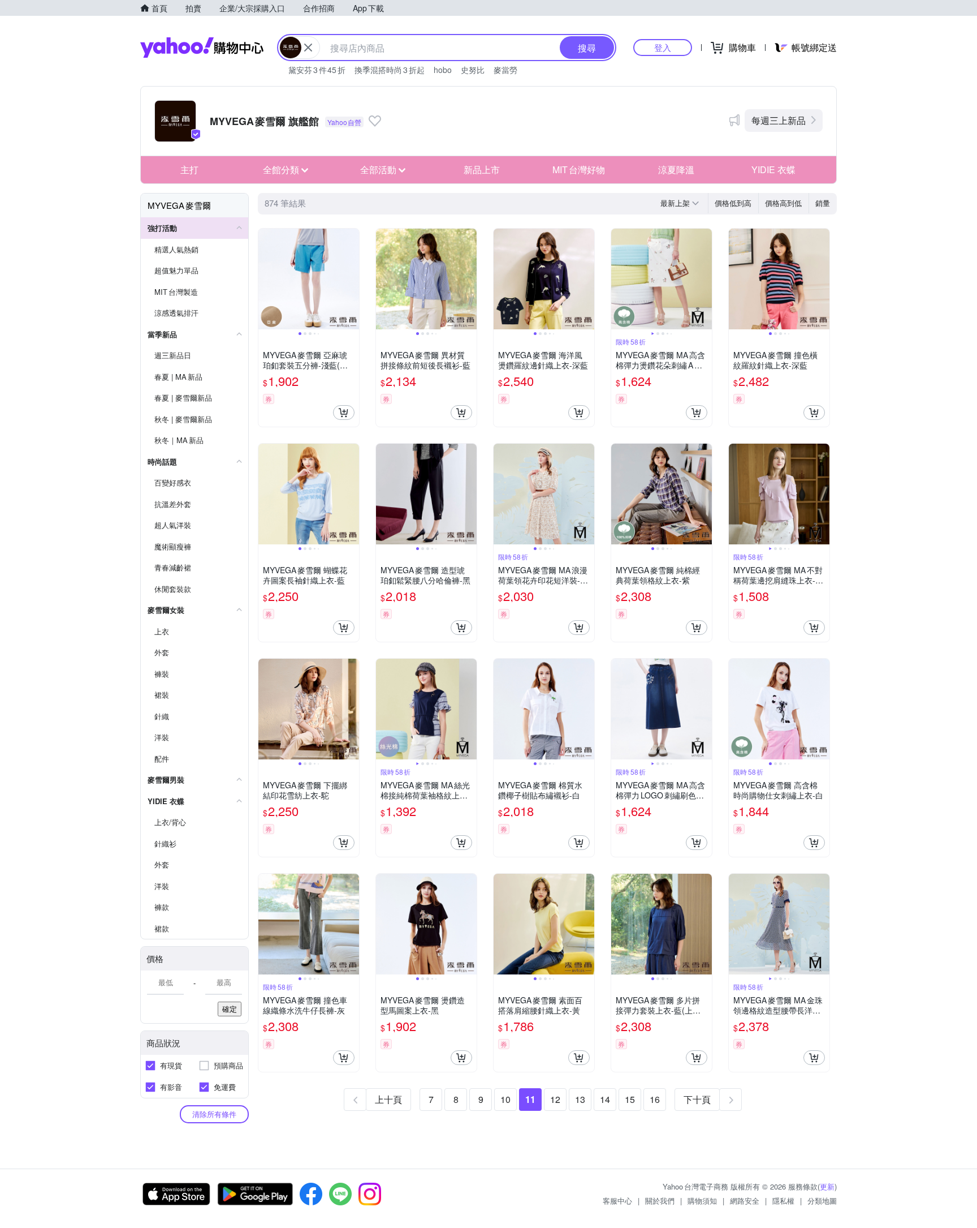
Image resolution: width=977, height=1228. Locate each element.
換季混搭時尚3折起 (390, 70)
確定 (229, 1008)
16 (655, 1099)
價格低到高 (733, 202)
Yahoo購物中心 (201, 47)
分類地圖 (822, 1200)
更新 (827, 1186)
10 (505, 1099)
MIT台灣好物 (578, 169)
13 (580, 1099)
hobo (443, 70)
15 (630, 1099)
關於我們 (660, 1200)
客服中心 (617, 1200)
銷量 (822, 202)
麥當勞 (505, 70)
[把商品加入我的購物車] (344, 412)
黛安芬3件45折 (316, 70)
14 (605, 1099)
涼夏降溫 (676, 169)
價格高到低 (783, 202)
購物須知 (702, 1200)
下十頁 (697, 1099)
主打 (189, 169)
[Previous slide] (265, 279)
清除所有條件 (214, 1114)
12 (555, 1099)
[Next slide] (351, 279)
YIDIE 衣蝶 (773, 169)
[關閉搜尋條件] (308, 47)
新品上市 (482, 169)
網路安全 (744, 1200)
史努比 (473, 70)
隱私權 (783, 1200)
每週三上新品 (778, 120)
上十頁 (388, 1099)
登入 (662, 47)
